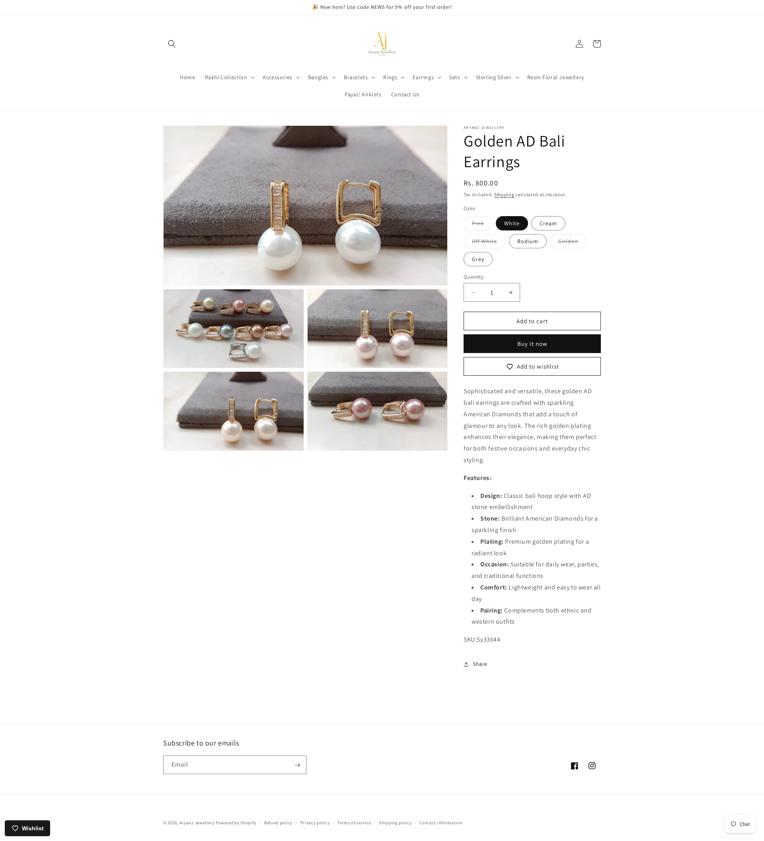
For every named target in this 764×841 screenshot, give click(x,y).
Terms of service (354, 822)
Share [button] (480, 663)
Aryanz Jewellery (196, 822)
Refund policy (278, 822)
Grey (478, 259)
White (512, 223)
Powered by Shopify (236, 822)
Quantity (473, 276)
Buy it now (532, 343)
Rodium (527, 241)
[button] (172, 44)
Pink (482, 224)
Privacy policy (315, 822)
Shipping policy (395, 822)
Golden (572, 242)
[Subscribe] (297, 765)
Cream (548, 223)
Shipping (504, 194)
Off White (488, 242)
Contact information (440, 822)
